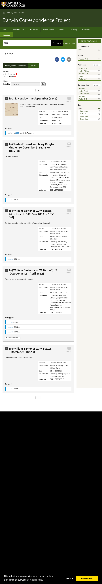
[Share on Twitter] (63, 59)
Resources (86, 30)
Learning (73, 30)
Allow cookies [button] (87, 578)
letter (80, 50)
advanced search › (69, 43)
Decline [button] (69, 578)
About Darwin (18, 30)
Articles (33, 66)
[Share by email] (69, 59)
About (9, 13)
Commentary (48, 30)
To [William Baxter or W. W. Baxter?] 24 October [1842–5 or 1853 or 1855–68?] (32, 214)
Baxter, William (83, 71)
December (84, 119)
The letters (33, 30)
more (96, 65)
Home (4, 13)
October (83, 114)
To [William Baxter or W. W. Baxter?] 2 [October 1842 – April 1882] (33, 272)
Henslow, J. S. (83, 74)
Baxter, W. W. (83, 68)
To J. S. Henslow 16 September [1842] (33, 98)
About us (6, 35)
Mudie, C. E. (82, 76)
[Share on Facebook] (57, 59)
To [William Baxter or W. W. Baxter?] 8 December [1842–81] (32, 350)
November (84, 116)
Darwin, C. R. (83, 59)
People (61, 30)
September (84, 111)
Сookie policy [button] (36, 580)
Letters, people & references (15, 66)
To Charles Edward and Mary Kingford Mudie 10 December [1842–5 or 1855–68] (32, 147)
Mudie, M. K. (82, 79)
